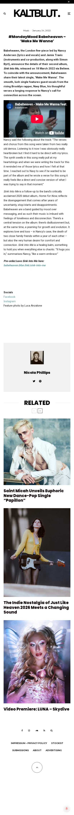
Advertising (54, 750)
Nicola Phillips (37, 372)
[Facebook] (22, 730)
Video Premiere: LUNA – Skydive (36, 709)
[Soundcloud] (37, 730)
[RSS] (44, 730)
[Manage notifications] (67, 808)
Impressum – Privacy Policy (29, 743)
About (37, 750)
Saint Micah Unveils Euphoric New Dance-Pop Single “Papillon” (34, 496)
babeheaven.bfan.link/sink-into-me (24, 265)
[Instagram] (29, 730)
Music (26, 30)
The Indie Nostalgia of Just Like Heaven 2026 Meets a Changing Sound (36, 607)
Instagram (10, 301)
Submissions (20, 750)
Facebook (9, 296)
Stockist (57, 743)
